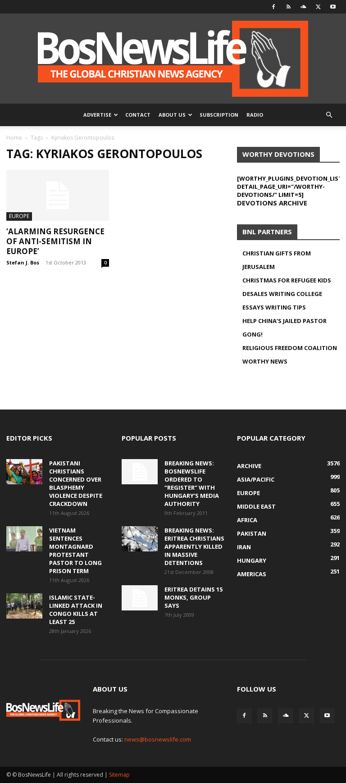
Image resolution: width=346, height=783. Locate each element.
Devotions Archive (272, 202)
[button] (329, 115)
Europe (19, 216)
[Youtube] (333, 7)
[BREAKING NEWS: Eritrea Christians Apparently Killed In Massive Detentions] (140, 538)
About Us (172, 114)
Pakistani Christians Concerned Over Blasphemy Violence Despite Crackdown (75, 483)
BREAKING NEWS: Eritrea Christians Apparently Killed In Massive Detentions (194, 546)
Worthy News (264, 361)
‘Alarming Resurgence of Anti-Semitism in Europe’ (55, 241)
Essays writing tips (274, 307)
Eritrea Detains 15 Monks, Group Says (193, 597)
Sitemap (119, 774)
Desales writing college (282, 294)
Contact (137, 114)
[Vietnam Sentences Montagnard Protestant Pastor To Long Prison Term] (24, 538)
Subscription (219, 114)
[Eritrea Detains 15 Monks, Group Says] (140, 597)
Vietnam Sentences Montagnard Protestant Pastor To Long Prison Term (75, 550)
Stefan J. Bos (22, 262)
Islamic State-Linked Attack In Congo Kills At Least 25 (75, 609)
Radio (254, 114)
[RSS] (288, 7)
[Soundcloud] (303, 7)
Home (14, 137)
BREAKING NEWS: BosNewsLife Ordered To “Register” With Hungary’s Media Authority (191, 483)
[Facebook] (273, 7)
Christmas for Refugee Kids (286, 280)
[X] (318, 7)
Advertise (97, 114)
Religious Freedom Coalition (289, 348)
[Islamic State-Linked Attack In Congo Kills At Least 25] (24, 606)
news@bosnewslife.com (157, 739)
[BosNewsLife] (173, 59)
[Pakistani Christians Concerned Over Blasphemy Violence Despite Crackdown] (24, 471)
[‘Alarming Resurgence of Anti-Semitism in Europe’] (57, 195)
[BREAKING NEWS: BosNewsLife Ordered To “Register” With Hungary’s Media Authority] (140, 471)
